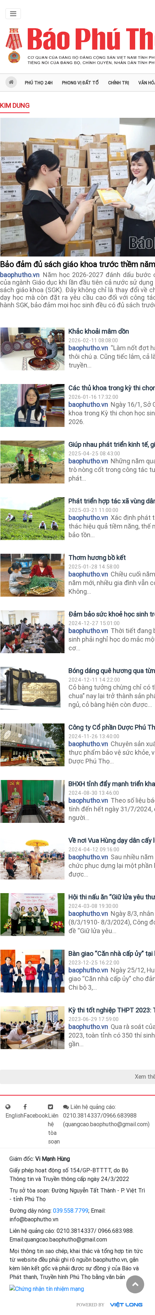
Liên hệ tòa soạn (54, 1128)
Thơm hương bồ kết (97, 557)
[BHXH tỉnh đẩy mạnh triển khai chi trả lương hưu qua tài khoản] (32, 801)
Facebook (35, 1115)
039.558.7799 (70, 1210)
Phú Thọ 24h (39, 82)
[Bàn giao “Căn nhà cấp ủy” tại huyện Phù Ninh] (32, 971)
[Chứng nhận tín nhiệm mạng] (46, 1288)
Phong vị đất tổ (80, 82)
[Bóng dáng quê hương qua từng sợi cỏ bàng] (32, 688)
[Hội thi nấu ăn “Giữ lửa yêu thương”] (32, 914)
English (14, 1115)
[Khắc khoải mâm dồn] (32, 349)
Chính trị (118, 82)
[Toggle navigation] (13, 13)
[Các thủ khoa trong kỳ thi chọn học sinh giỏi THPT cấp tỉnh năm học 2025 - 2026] (32, 405)
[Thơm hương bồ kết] (32, 575)
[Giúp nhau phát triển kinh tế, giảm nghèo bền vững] (32, 462)
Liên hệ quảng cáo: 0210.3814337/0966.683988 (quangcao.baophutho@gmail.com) (106, 1116)
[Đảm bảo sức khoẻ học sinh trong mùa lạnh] (32, 632)
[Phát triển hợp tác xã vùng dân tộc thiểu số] (32, 518)
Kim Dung (15, 105)
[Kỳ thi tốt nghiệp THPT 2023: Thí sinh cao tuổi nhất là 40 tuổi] (32, 1027)
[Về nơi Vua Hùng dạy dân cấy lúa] (32, 858)
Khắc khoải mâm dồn (98, 331)
